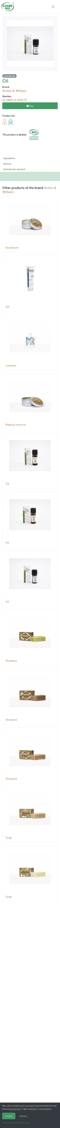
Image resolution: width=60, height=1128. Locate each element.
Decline (23, 1116)
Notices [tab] (7, 163)
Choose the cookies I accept (15, 1122)
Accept (8, 1116)
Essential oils (9, 75)
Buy (31, 105)
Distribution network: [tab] (14, 169)
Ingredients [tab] (9, 158)
